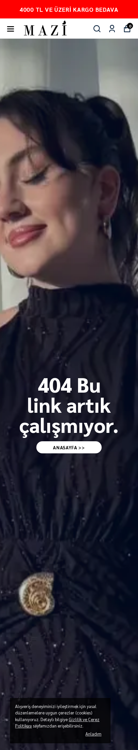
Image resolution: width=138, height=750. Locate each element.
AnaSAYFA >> (69, 447)
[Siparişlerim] (112, 28)
